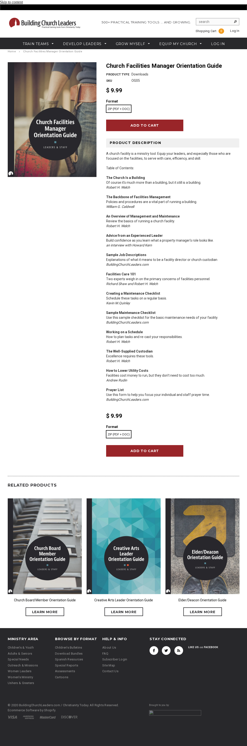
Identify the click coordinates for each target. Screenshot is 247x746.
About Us (109, 647)
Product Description (135, 143)
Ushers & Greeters (21, 683)
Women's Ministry (20, 677)
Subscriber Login (114, 659)
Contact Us (110, 671)
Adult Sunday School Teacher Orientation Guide (114, 600)
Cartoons (61, 677)
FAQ (105, 653)
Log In (234, 31)
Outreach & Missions (23, 665)
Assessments (65, 671)
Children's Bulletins (68, 647)
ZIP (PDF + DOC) (119, 109)
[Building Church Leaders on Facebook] (154, 650)
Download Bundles (68, 653)
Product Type (117, 74)
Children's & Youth (21, 647)
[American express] (28, 717)
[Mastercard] (48, 717)
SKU (109, 80)
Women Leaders (20, 671)
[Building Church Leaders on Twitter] (166, 650)
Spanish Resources (69, 659)
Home (12, 51)
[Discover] (69, 717)
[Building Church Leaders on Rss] (178, 650)
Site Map (108, 665)
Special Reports (66, 665)
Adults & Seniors (20, 653)
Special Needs (18, 659)
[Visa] (12, 717)
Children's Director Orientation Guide (193, 600)
